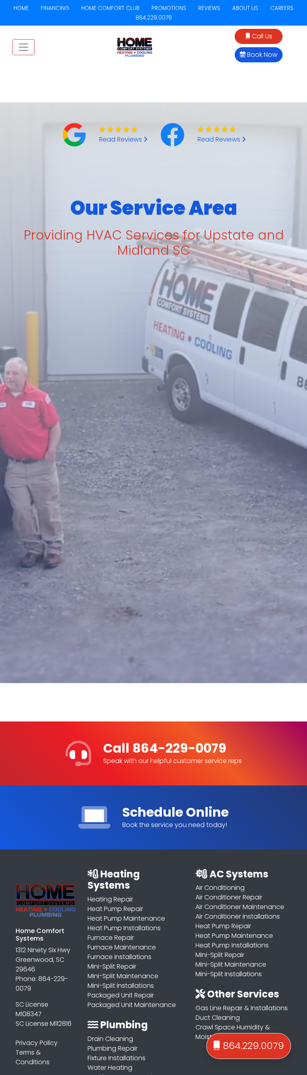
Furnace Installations (120, 956)
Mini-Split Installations (121, 985)
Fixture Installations (117, 1058)
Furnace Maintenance (122, 947)
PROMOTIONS (169, 8)
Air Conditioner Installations (237, 916)
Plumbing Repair (113, 1048)
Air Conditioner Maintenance (239, 906)
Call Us (261, 36)
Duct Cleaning (217, 1017)
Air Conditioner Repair (228, 897)
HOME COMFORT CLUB (110, 8)
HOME (21, 8)
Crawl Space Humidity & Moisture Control (232, 1032)
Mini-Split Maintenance (123, 976)
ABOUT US (245, 8)
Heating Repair (110, 899)
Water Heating (110, 1067)
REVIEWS (209, 8)
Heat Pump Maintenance (126, 918)
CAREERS (281, 8)
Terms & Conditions (33, 1057)
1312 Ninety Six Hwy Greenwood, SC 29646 (43, 959)
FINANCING (55, 8)
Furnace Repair (111, 937)
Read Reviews (121, 139)
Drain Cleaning (110, 1038)
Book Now (261, 54)
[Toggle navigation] (23, 47)
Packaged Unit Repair (121, 995)
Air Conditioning (220, 887)
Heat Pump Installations (124, 928)
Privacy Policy (37, 1042)
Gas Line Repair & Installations (241, 1008)
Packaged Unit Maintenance (132, 1004)
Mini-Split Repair (112, 966)
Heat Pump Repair (115, 908)
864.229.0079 (154, 18)
